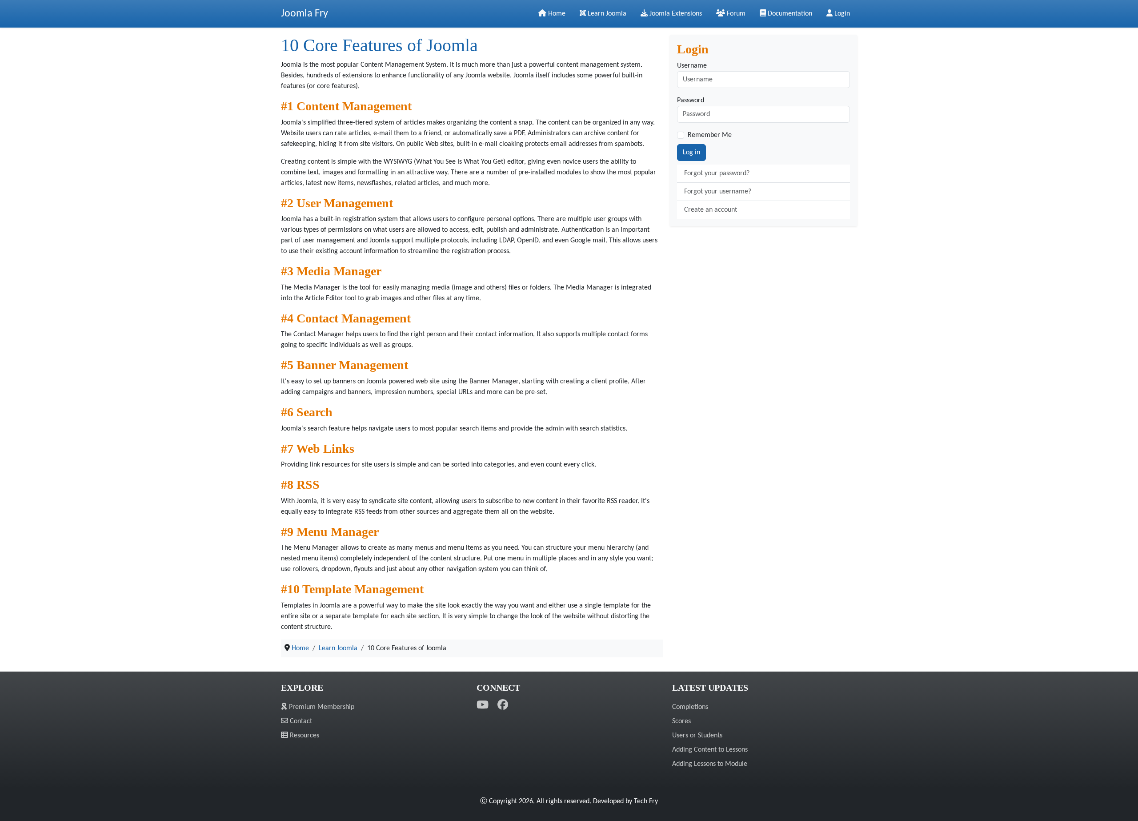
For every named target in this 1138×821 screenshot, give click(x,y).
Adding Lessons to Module (709, 764)
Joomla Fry (304, 13)
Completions (690, 707)
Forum (735, 13)
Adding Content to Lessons (710, 749)
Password (690, 100)
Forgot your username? (717, 191)
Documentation (789, 13)
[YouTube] (483, 705)
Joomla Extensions (675, 13)
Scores (681, 721)
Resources (303, 735)
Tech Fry (646, 801)
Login (841, 13)
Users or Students (697, 735)
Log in (691, 152)
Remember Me (710, 135)
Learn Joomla (606, 13)
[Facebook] (502, 705)
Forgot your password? (716, 173)
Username (692, 65)
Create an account (710, 209)
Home (555, 13)
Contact (300, 721)
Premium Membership (320, 707)
